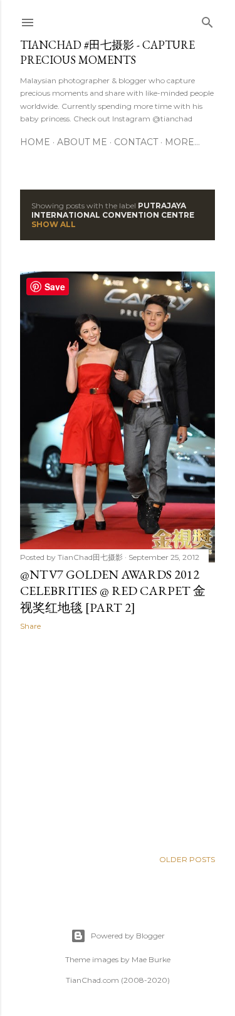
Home (35, 142)
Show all (53, 224)
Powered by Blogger (128, 935)
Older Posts (187, 859)
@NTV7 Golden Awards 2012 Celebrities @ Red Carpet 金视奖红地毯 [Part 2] (113, 591)
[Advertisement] (117, 740)
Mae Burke (151, 959)
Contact (136, 142)
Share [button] (30, 626)
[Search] (207, 20)
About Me (82, 142)
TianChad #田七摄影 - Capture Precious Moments (107, 52)
